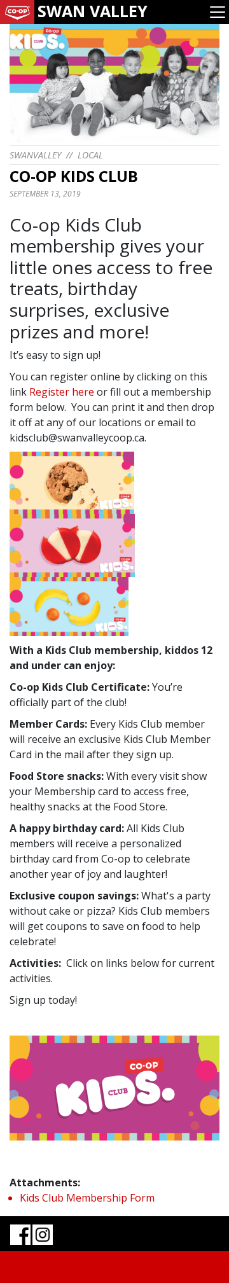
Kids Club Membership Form (87, 1198)
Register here (61, 392)
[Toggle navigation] (217, 12)
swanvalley (35, 155)
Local (90, 155)
